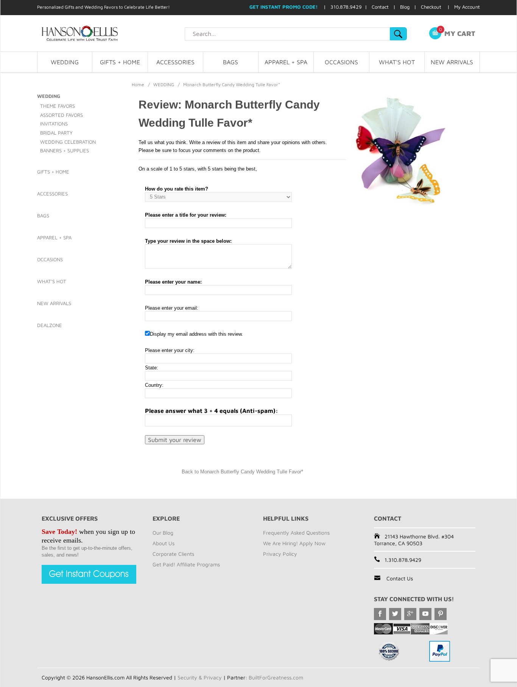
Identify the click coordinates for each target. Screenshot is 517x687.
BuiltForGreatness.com (276, 677)
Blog (405, 7)
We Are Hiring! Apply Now (294, 543)
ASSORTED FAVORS (61, 115)
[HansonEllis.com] (111, 33)
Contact (380, 7)
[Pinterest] (440, 614)
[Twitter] (395, 614)
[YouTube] (425, 614)
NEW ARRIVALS (452, 62)
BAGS (230, 62)
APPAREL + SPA (286, 62)
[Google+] (410, 614)
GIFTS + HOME (120, 62)
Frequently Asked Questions (296, 532)
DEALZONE (49, 325)
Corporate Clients (173, 554)
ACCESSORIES (175, 62)
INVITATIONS (54, 124)
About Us (163, 543)
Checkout (431, 7)
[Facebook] (380, 614)
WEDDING (65, 62)
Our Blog (163, 532)
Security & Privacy (200, 677)
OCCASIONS (341, 62)
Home (138, 84)
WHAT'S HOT (397, 62)
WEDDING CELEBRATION (68, 142)
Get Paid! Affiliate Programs (186, 564)
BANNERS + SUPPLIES (64, 150)
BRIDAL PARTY (56, 133)
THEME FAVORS (57, 106)
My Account (467, 7)
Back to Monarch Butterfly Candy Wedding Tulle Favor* (242, 472)
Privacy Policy (280, 554)
